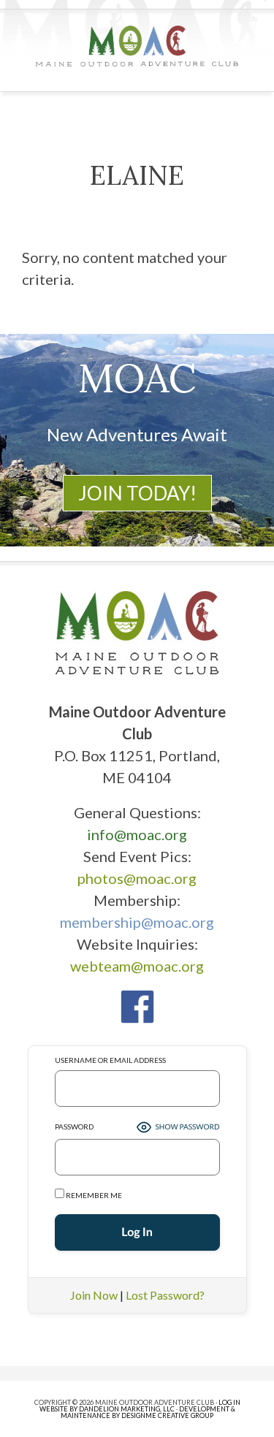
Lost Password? (165, 1295)
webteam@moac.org (137, 966)
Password (74, 1126)
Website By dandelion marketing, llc (107, 1409)
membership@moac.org (137, 922)
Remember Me (93, 1195)
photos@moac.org (137, 878)
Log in (229, 1402)
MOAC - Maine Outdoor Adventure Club (137, 46)
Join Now (94, 1295)
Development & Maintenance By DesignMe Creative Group (148, 1412)
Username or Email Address (110, 1060)
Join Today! (137, 493)
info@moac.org (137, 834)
